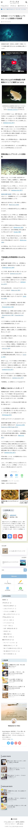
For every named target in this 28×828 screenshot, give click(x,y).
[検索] (25, 570)
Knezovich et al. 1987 (8, 307)
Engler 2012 (14, 427)
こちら (11, 739)
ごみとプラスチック (10, 608)
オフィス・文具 (8, 620)
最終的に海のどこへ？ (10, 645)
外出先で (7, 631)
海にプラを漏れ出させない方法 (13, 648)
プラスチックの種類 (10, 611)
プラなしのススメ (5, 5)
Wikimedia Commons (12, 109)
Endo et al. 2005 (20, 425)
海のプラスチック (22, 5)
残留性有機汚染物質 (6, 194)
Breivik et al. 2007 (18, 227)
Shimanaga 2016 (6, 415)
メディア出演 (20, 590)
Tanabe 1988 (17, 232)
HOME (14, 819)
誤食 (15, 483)
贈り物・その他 (8, 636)
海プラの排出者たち (10, 653)
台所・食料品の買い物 (10, 628)
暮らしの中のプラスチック (11, 614)
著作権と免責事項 (20, 822)
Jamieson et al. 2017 (8, 123)
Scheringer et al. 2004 (8, 267)
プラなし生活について (9, 822)
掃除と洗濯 (7, 634)
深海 (7, 483)
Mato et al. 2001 (15, 290)
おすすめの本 (7, 590)
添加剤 (11, 483)
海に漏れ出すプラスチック (11, 651)
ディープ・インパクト (14, 481)
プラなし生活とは (7, 583)
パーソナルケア (9, 622)
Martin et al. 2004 (14, 204)
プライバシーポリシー (10, 824)
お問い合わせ (20, 583)
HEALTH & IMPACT (10, 605)
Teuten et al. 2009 (6, 427)
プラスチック (13, 5)
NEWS (5, 599)
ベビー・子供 (8, 625)
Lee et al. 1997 (6, 348)
